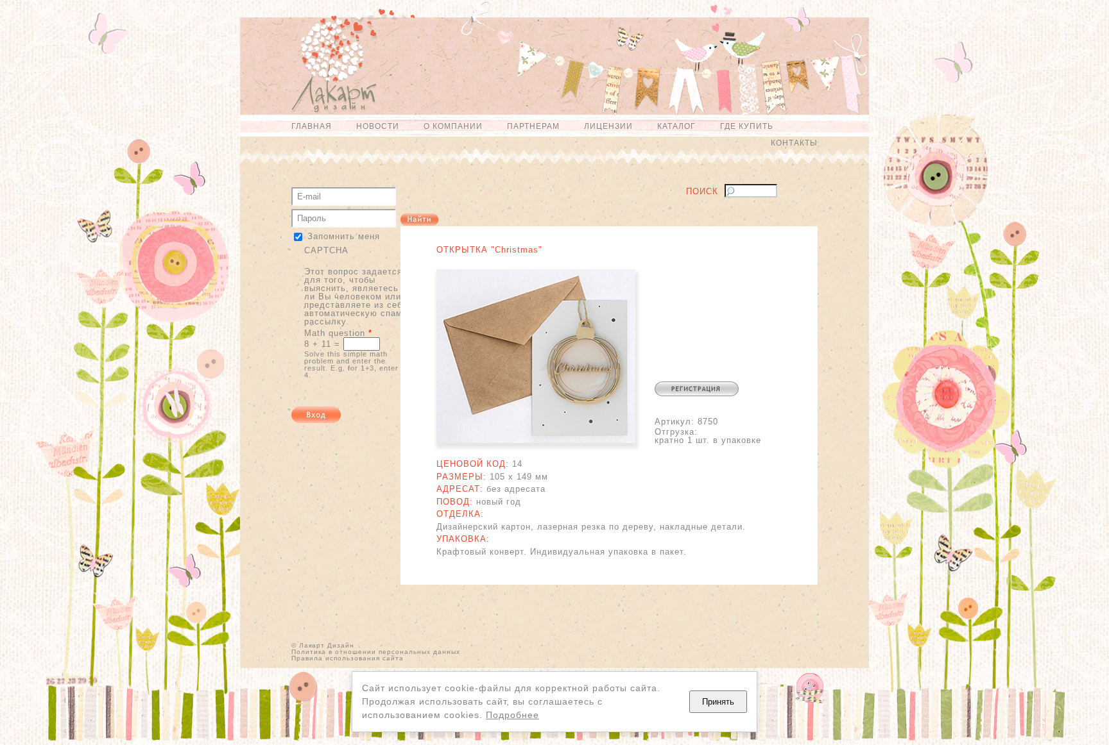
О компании (453, 126)
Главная (311, 126)
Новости (377, 126)
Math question (338, 333)
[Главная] (327, 66)
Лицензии (608, 126)
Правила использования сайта (347, 658)
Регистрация (697, 388)
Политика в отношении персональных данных (375, 651)
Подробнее (512, 715)
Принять (718, 702)
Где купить (746, 126)
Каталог (676, 126)
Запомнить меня (343, 236)
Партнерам (533, 126)
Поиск (702, 191)
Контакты (794, 142)
